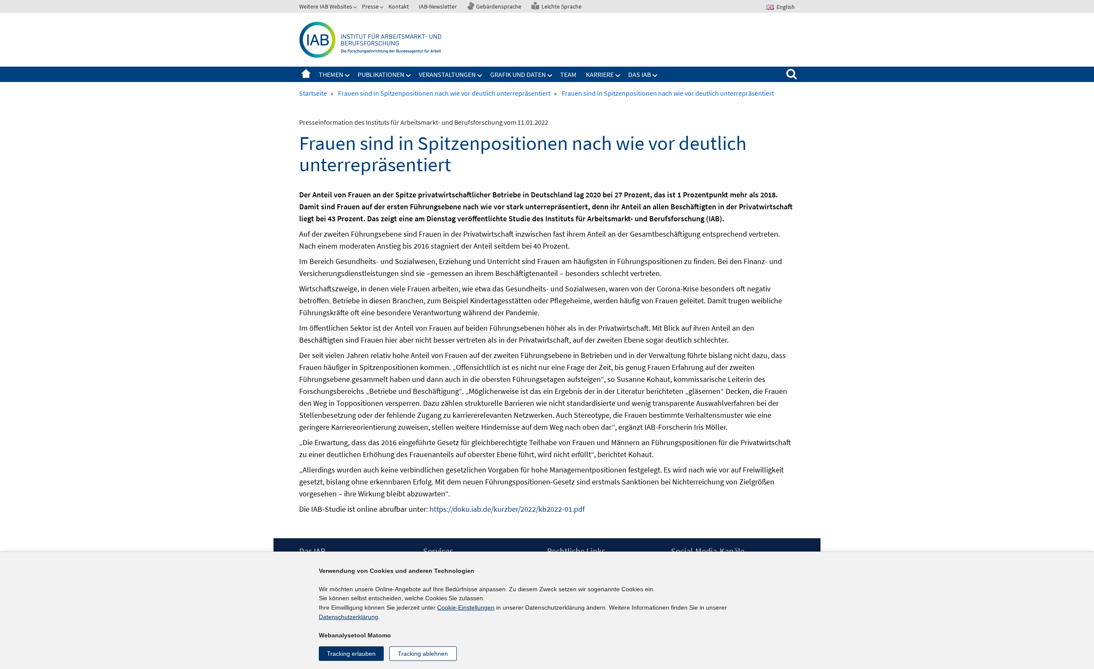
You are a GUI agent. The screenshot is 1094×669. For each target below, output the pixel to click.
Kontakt (398, 6)
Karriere (600, 74)
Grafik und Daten (518, 74)
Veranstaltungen (447, 74)
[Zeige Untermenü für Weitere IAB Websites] (356, 8)
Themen (331, 74)
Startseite (306, 74)
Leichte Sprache (561, 6)
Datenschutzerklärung (348, 616)
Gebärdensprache (498, 6)
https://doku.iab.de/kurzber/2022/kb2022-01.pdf (507, 509)
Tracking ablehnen (423, 653)
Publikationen (381, 74)
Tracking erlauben (351, 653)
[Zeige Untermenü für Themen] (347, 75)
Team (568, 74)
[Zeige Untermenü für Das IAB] (655, 75)
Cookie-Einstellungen (465, 607)
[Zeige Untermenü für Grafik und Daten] (550, 75)
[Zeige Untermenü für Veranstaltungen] (479, 75)
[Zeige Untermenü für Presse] (382, 8)
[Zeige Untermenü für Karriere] (618, 75)
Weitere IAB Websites (325, 6)
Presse (370, 6)
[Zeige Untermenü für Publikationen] (408, 75)
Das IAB (639, 74)
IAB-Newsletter (438, 6)
